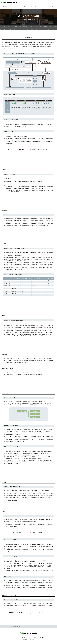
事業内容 (11, 6)
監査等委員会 (25, 26)
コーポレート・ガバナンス (39, 149)
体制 (8, 26)
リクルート (43, 6)
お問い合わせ (51, 6)
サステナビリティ (34, 6)
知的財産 (31, 29)
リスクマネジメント (20, 29)
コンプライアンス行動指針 (39, 532)
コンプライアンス (42, 29)
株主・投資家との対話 (7, 29)
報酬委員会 (45, 26)
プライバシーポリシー (24, 637)
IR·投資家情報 (25, 6)
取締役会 (16, 26)
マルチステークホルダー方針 (40, 612)
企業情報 (5, 6)
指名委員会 (36, 26)
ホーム (1, 626)
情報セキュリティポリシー (39, 637)
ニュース (18, 6)
